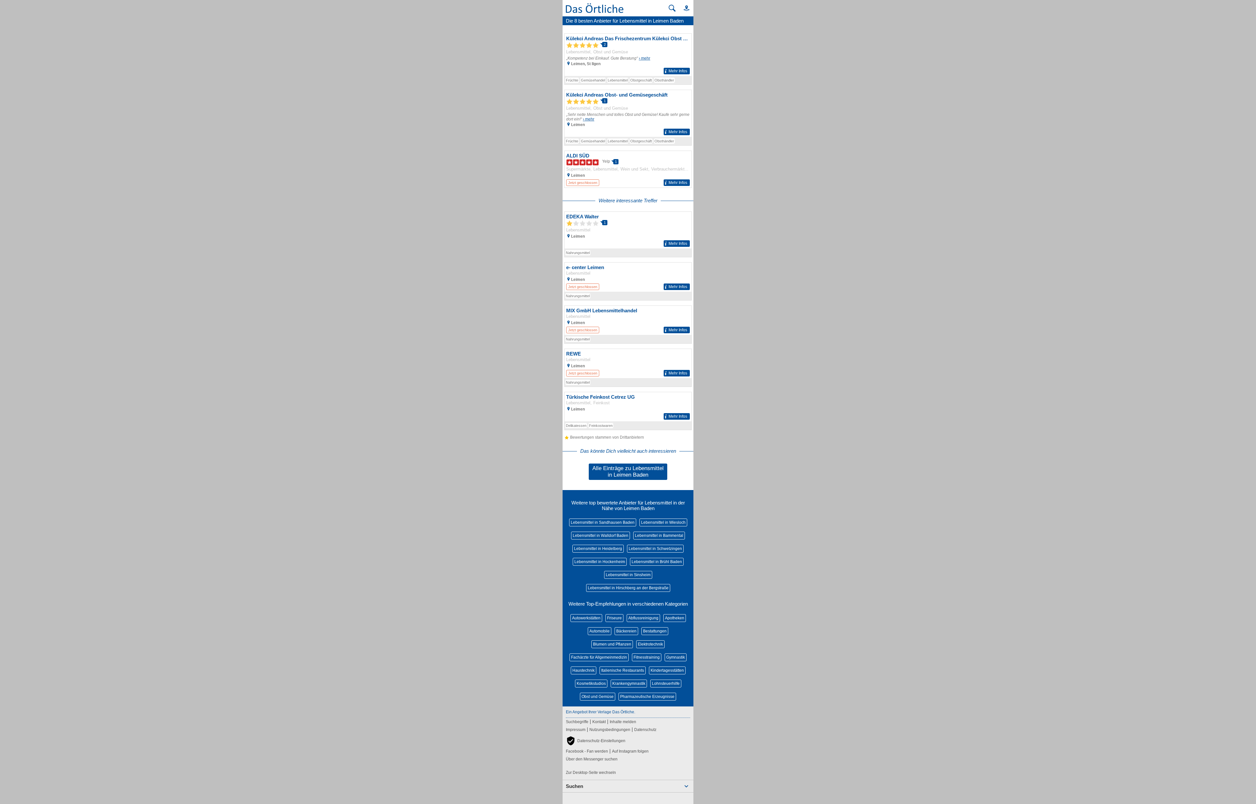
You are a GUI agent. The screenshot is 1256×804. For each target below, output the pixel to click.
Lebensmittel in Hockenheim (599, 561)
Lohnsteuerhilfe (666, 683)
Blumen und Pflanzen (612, 644)
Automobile (599, 631)
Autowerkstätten (586, 618)
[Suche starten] (672, 8)
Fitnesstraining (647, 657)
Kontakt (599, 722)
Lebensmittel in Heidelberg (598, 548)
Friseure (614, 618)
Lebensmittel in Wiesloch (663, 522)
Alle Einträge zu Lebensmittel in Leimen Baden (628, 471)
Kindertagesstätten (667, 670)
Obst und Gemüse (598, 696)
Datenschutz (645, 729)
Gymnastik (675, 657)
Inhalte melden (623, 722)
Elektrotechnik (650, 644)
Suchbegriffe (577, 722)
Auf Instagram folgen (630, 751)
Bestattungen (655, 631)
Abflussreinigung (643, 618)
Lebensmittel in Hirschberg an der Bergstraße (628, 588)
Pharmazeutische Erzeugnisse (647, 696)
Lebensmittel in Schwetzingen (655, 548)
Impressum (575, 729)
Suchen (574, 786)
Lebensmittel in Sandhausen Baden (603, 522)
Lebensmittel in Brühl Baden (657, 561)
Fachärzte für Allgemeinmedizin (599, 657)
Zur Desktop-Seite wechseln (591, 772)
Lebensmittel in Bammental (659, 535)
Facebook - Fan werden (587, 751)
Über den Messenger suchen (592, 759)
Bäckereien (626, 631)
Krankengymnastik (628, 683)
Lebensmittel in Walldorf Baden (600, 535)
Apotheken (674, 618)
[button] (683, 8)
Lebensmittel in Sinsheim (628, 575)
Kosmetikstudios (591, 683)
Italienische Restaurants (622, 670)
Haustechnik (583, 670)
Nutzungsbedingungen (609, 729)
